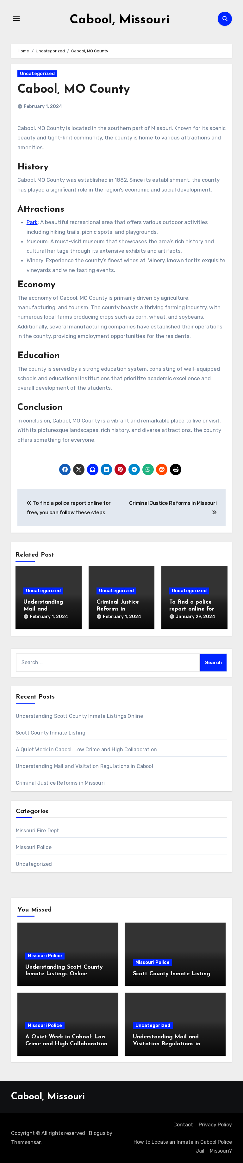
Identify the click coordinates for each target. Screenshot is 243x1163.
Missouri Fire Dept (37, 831)
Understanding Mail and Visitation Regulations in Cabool (84, 766)
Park (32, 222)
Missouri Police (34, 847)
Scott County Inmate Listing (50, 733)
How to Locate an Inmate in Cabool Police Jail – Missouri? (183, 1146)
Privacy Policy (215, 1125)
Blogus (97, 1133)
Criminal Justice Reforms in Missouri (118, 609)
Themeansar (25, 1142)
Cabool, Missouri (120, 20)
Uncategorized (37, 73)
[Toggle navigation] (16, 18)
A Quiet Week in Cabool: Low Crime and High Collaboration (86, 750)
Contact (183, 1125)
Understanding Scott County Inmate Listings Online (79, 716)
